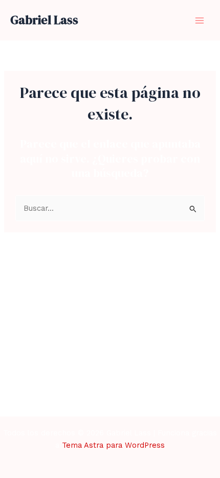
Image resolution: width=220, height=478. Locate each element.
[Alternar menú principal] (199, 20)
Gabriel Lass (44, 19)
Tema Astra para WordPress (113, 445)
